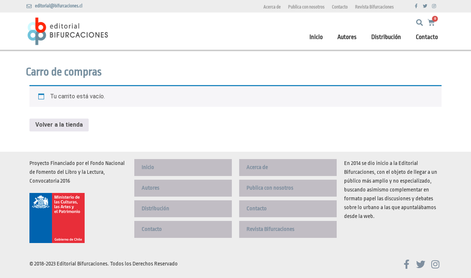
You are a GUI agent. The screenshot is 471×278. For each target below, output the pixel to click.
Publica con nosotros (306, 7)
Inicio (316, 37)
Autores (347, 37)
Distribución (386, 37)
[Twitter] (425, 6)
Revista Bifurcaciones (374, 7)
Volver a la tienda (59, 124)
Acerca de (272, 7)
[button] (419, 23)
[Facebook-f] (416, 6)
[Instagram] (433, 6)
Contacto (340, 7)
